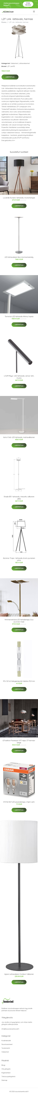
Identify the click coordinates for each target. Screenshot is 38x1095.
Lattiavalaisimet (24, 63)
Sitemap (4, 1080)
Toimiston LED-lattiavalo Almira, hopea (19, 316)
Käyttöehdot (6, 1073)
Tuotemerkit (6, 1048)
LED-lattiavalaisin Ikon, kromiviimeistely (19, 257)
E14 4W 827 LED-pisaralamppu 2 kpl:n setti (19, 802)
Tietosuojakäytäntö (8, 1076)
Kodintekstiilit (6, 1041)
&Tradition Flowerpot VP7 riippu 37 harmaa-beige (19, 741)
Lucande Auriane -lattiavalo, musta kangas (19, 198)
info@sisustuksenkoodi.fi (10, 1029)
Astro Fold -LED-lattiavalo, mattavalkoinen (19, 437)
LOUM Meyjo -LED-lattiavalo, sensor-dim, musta (19, 377)
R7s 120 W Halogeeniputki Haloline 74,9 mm (19, 681)
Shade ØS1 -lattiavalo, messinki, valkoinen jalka (19, 498)
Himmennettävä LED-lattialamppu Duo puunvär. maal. (19, 621)
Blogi (3, 1065)
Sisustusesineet (7, 1044)
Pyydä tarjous (28, 4)
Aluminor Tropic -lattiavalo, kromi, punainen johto (19, 559)
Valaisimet (14, 63)
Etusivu (4, 22)
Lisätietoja (10, 77)
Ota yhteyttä (6, 1069)
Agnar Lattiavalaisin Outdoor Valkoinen (19, 974)
